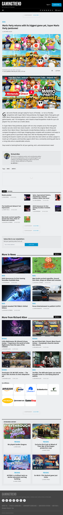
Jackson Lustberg (7, 222)
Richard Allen (8, 31)
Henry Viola (6, 209)
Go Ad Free (36, 15)
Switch (14, 168)
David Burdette (38, 308)
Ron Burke (6, 197)
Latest (4, 191)
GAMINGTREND (10, 513)
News (3, 22)
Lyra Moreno (37, 200)
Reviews (4, 338)
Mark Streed (46, 450)
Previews (17, 442)
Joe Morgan (37, 211)
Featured (9, 191)
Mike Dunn (18, 446)
